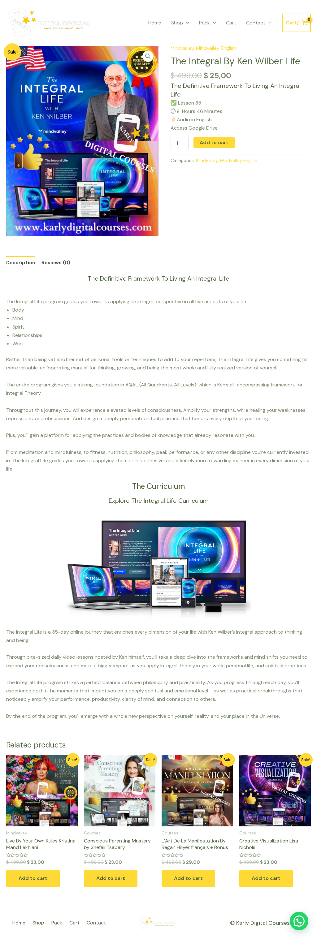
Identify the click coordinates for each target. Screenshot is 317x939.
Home (154, 22)
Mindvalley (182, 48)
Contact (255, 22)
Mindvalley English (216, 48)
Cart (231, 22)
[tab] (20, 262)
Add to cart (214, 142)
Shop (177, 22)
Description (20, 262)
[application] (186, 23)
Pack (204, 22)
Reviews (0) (55, 262)
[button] (299, 921)
